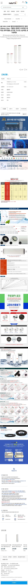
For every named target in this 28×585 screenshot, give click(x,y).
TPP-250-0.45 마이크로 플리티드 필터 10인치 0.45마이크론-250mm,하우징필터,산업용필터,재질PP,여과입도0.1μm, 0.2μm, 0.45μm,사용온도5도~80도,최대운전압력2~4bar (17, 545)
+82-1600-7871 (8, 570)
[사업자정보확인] (16, 565)
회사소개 (5, 556)
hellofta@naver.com (4, 575)
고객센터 (10, 556)
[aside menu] (1, 3)
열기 (14, 580)
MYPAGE (23, 2)
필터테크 (8, 89)
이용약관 (14, 556)
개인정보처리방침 (21, 556)
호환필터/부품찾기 (7, 14)
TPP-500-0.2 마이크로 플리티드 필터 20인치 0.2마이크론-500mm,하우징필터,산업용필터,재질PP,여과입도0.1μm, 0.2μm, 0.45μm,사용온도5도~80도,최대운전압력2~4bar (6, 545)
